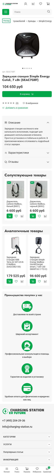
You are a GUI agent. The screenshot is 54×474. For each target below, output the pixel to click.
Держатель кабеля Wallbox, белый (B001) (14, 203)
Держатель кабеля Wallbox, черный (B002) (37, 203)
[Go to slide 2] (24, 68)
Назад (6, 20)
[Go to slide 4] (29, 68)
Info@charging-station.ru (17, 426)
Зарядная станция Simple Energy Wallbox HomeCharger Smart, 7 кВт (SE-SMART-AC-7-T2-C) (38, 263)
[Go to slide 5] (31, 68)
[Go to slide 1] (22, 68)
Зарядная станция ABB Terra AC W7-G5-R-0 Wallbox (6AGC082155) (15, 262)
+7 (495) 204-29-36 (13, 420)
